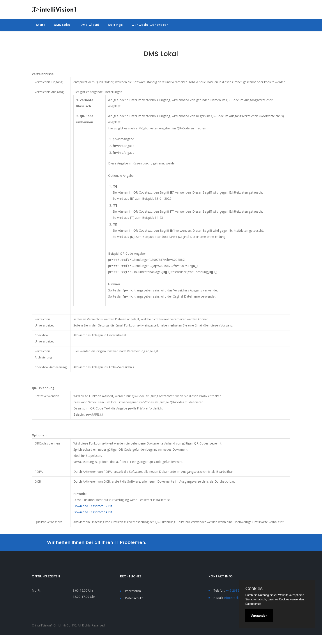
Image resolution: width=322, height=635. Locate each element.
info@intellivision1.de (238, 598)
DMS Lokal (63, 25)
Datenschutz (134, 598)
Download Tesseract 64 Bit (92, 512)
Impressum (133, 591)
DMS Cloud (89, 25)
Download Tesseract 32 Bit (92, 506)
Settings (115, 25)
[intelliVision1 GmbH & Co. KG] (54, 9)
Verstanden (259, 615)
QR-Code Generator (150, 25)
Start (40, 25)
